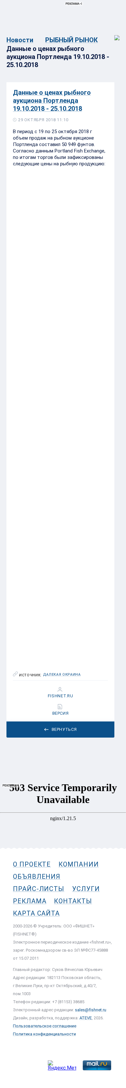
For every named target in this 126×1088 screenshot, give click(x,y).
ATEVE (85, 1017)
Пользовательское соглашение (44, 1026)
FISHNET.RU (60, 696)
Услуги (86, 888)
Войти (113, 34)
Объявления (36, 876)
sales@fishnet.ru (90, 1009)
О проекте (32, 864)
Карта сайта (36, 913)
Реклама (29, 901)
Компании (78, 864)
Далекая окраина (62, 674)
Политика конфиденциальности (44, 1034)
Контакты (73, 901)
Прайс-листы (38, 888)
